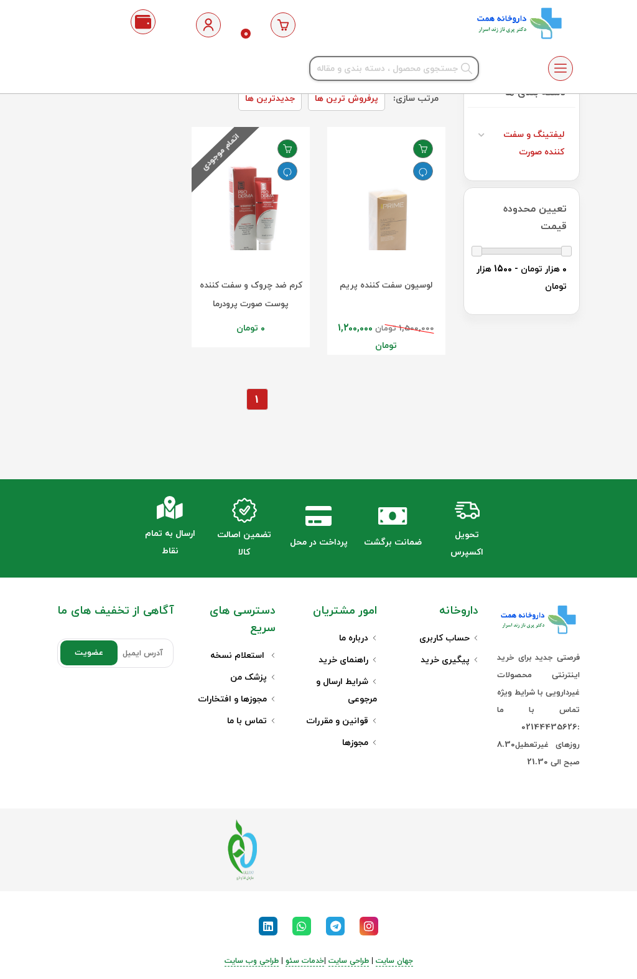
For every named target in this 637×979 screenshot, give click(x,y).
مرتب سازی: (416, 99)
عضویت (89, 652)
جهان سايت (394, 961)
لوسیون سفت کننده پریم (386, 285)
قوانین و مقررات (337, 721)
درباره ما (353, 638)
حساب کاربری (444, 638)
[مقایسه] (423, 171)
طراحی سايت (348, 961)
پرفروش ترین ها (346, 99)
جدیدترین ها (270, 99)
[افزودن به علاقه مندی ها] (423, 148)
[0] (283, 25)
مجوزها (355, 743)
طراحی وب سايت (252, 961)
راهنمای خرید (343, 660)
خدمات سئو (305, 961)
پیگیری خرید (445, 660)
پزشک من (248, 677)
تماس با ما (247, 721)
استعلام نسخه (238, 656)
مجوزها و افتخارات (232, 699)
